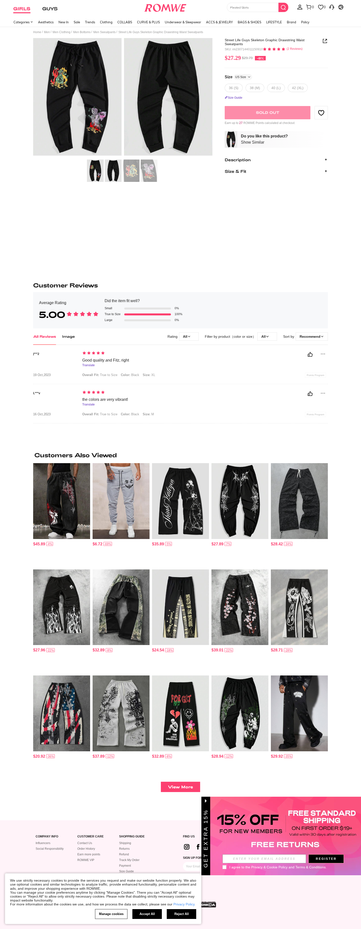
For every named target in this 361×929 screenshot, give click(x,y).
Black (130, 375)
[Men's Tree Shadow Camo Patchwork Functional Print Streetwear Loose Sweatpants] (121, 607)
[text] (124, 353)
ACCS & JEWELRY (219, 22)
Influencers (43, 843)
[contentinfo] (39, 544)
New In (63, 22)
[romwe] (165, 7)
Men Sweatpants (104, 32)
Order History (86, 848)
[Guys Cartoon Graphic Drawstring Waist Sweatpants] (121, 501)
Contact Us (84, 843)
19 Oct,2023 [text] (42, 375)
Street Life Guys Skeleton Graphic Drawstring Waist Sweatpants (265, 42)
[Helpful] (310, 354)
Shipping (125, 843)
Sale (77, 22)
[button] (321, 112)
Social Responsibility (50, 848)
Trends (90, 22)
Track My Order (129, 860)
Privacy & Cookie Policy (269, 867)
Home (37, 32)
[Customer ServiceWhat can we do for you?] (332, 7)
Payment (125, 865)
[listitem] (61, 514)
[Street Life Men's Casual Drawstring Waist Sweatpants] (299, 501)
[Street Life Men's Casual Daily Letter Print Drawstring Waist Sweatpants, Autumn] (180, 607)
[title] (180, 455)
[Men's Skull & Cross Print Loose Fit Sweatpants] (121, 713)
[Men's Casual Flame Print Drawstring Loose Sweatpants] (61, 607)
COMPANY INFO (47, 836)
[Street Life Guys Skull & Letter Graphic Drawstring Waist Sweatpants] (180, 713)
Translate (88, 365)
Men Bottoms (82, 32)
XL (149, 375)
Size (235, 77)
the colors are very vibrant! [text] (105, 399)
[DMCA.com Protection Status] (207, 904)
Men (47, 32)
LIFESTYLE (274, 22)
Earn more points (88, 854)
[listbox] (300, 7)
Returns (124, 848)
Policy (305, 22)
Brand (291, 22)
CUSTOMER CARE (90, 836)
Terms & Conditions (310, 867)
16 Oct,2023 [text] (42, 414)
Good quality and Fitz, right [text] (105, 360)
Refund (124, 854)
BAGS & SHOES (249, 22)
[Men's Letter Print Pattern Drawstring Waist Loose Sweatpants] (180, 501)
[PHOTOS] (122, 97)
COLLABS (124, 22)
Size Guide (126, 871)
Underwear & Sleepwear (183, 22)
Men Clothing (61, 32)
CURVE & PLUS (148, 22)
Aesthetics (46, 22)
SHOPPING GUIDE (132, 836)
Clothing (106, 22)
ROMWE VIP (85, 860)
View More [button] (180, 786)
